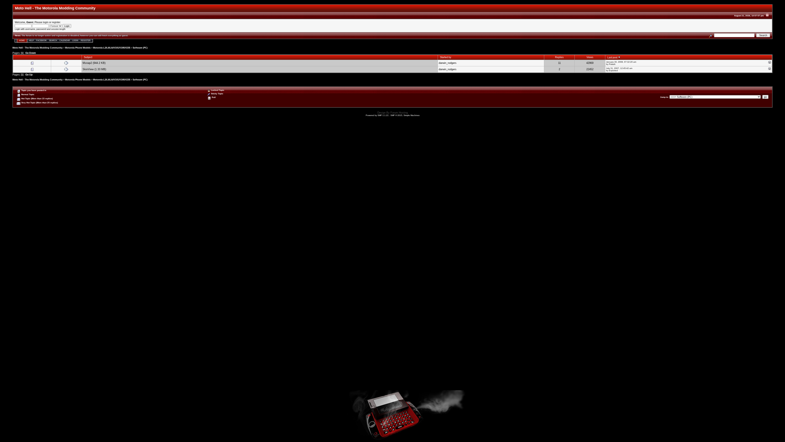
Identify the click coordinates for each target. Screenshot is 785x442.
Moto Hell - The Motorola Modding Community (37, 47)
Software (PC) (140, 47)
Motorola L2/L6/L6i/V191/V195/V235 (111, 47)
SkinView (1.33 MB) (94, 69)
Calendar (64, 40)
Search (53, 40)
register (56, 22)
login (45, 22)
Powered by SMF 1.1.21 (377, 115)
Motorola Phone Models (78, 47)
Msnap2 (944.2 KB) (94, 62)
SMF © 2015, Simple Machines (404, 115)
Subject (88, 57)
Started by (445, 57)
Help (31, 40)
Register (86, 40)
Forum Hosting (399, 112)
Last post (612, 57)
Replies (559, 57)
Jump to (664, 97)
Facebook (41, 40)
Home (22, 40)
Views (590, 57)
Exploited (613, 70)
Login (75, 40)
